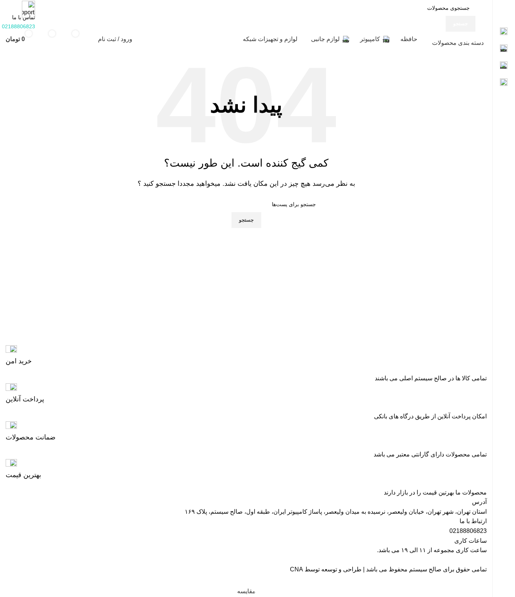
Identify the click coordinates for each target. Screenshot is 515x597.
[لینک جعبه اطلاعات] (246, 355)
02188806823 (468, 531)
